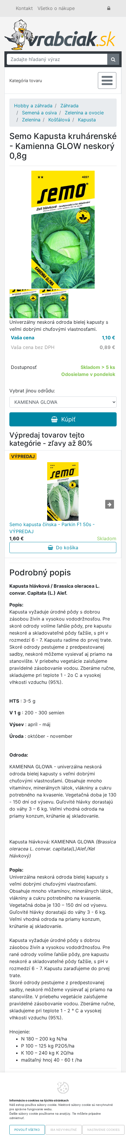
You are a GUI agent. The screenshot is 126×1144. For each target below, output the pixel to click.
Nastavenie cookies (103, 1129)
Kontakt (24, 8)
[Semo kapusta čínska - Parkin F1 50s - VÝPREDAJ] (63, 491)
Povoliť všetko (27, 1129)
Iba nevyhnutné (63, 1129)
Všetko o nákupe (56, 8)
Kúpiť (66, 419)
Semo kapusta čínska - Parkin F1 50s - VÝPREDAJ (52, 527)
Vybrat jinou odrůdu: (32, 391)
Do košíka (65, 547)
